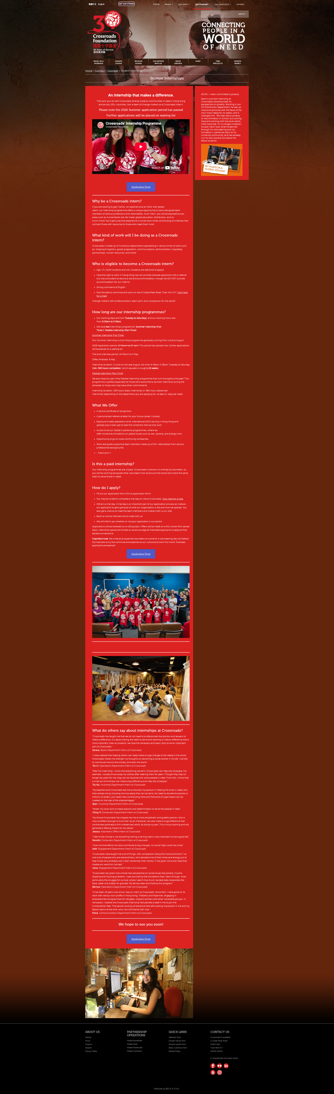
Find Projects (218, 62)
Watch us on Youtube (212, 1072)
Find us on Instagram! (219, 1072)
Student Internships (167, 78)
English (101, 4)
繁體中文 (92, 4)
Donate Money (237, 62)
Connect (100, 70)
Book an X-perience (99, 62)
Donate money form (177, 1041)
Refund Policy (174, 1051)
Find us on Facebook (212, 1065)
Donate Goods (118, 62)
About (168, 4)
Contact (240, 4)
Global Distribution (134, 1041)
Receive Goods (138, 62)
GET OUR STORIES (126, 4)
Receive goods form (177, 1044)
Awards (88, 1048)
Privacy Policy (91, 1051)
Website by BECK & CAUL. (167, 1089)
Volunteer (112, 70)
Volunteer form (175, 1037)
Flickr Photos (219, 1065)
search (241, 14)
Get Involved (201, 4)
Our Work (183, 4)
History (88, 1037)
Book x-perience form (178, 1048)
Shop (198, 61)
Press (87, 1041)
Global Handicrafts (135, 1047)
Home (156, 4)
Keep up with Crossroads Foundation (226, 1065)
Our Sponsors (222, 4)
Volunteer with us (158, 62)
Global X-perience (134, 1051)
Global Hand (132, 1044)
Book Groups (178, 62)
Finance (88, 1044)
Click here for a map (172, 499)
